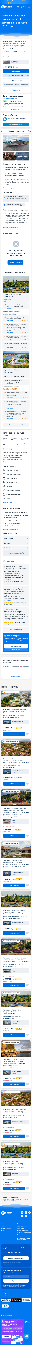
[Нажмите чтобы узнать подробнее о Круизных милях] (28, 75)
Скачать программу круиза (15, 205)
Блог (2, 1230)
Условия (20, 1328)
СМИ (2, 1226)
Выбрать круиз (14, 734)
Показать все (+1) (8, 502)
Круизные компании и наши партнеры (23, 1239)
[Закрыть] (21, 1321)
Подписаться (16, 1281)
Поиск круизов (13, 1197)
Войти (24, 6)
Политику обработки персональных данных (14, 1285)
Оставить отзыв (16, 646)
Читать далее (7, 579)
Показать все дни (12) (16, 425)
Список (17, 234)
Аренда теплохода (22, 1230)
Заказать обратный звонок (16, 1258)
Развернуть (15, 109)
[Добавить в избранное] (27, 734)
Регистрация (8, 538)
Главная (5, 1197)
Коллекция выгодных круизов (23, 1235)
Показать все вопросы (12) (16, 553)
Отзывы (19, 1223)
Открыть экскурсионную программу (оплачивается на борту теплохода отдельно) (16, 198)
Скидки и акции (5, 1228)
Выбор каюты (16, 71)
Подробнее (9, 320)
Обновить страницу (15, 262)
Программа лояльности (24, 1232)
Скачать (6, 1336)
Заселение (7, 543)
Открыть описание (9, 462)
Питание (7, 548)
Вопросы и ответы (22, 1226)
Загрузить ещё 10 (16, 629)
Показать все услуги (9, 188)
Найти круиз (20, 1228)
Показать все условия (9, 227)
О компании (4, 1223)
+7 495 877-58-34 (12, 1252)
